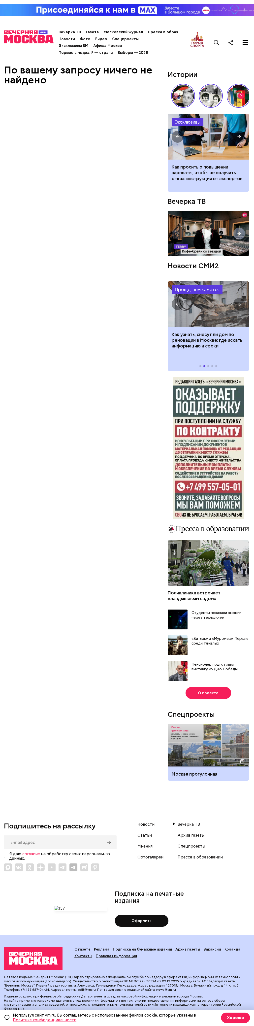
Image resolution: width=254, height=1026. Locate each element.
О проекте (208, 692)
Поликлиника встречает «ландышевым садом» (194, 595)
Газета (92, 32)
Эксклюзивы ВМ (73, 45)
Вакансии (212, 949)
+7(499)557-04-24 (35, 990)
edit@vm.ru (87, 990)
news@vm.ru (166, 990)
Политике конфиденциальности (44, 1020)
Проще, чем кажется (197, 289)
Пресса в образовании (170, 32)
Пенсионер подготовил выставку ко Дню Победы (214, 667)
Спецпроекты (125, 38)
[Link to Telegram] (62, 867)
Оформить (141, 920)
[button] (241, 96)
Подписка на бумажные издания (142, 949)
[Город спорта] (197, 42)
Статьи (144, 835)
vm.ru (71, 985)
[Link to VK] (19, 867)
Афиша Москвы (107, 45)
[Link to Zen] (41, 867)
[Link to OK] (30, 867)
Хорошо (235, 1017)
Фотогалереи (150, 857)
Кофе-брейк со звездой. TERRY (208, 233)
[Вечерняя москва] (33, 958)
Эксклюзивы (187, 122)
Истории (182, 74)
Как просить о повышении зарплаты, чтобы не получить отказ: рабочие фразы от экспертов (208, 137)
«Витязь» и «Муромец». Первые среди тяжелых (220, 641)
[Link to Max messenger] (8, 867)
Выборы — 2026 (133, 52)
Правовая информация (116, 956)
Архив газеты (191, 835)
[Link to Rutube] (84, 867)
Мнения (145, 846)
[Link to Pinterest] (95, 867)
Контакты (83, 956)
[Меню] (245, 42)
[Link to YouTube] (52, 867)
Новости (67, 38)
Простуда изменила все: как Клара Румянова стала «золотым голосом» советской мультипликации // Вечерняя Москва (183, 96)
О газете (82, 949)
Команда (232, 949)
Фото (85, 38)
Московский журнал (123, 32)
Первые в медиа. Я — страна (86, 52)
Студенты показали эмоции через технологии (216, 615)
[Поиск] (216, 42)
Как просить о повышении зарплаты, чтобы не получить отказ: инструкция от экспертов (207, 172)
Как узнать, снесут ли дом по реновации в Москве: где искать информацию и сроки (208, 304)
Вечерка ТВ (70, 32)
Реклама (101, 949)
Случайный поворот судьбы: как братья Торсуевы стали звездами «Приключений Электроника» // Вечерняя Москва (211, 96)
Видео (101, 38)
